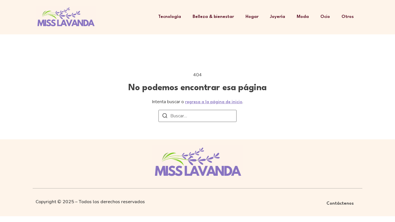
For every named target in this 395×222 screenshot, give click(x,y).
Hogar (252, 17)
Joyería (277, 17)
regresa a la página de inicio (213, 102)
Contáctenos (340, 203)
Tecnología (169, 17)
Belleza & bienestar (213, 17)
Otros (348, 17)
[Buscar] (164, 116)
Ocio (325, 17)
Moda (303, 17)
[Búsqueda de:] (197, 116)
